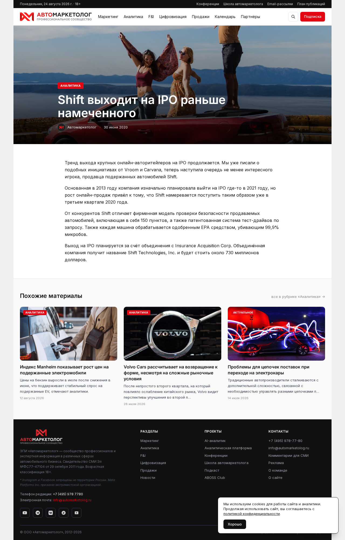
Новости (147, 477)
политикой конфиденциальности (251, 513)
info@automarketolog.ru (72, 500)
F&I (151, 16)
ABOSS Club (215, 477)
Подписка (312, 16)
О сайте (275, 477)
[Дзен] (63, 513)
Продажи (200, 16)
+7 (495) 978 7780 (68, 494)
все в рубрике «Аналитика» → (298, 296)
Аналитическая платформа (228, 448)
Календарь (225, 16)
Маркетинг (108, 16)
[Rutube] (76, 513)
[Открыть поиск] (293, 17)
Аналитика (133, 16)
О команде (277, 470)
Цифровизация (173, 16)
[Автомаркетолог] (56, 16)
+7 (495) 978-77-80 (285, 440)
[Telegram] (38, 513)
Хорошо (235, 524)
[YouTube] (25, 513)
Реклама (276, 463)
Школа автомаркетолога (243, 4)
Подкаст (212, 470)
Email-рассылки (280, 4)
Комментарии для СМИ (288, 455)
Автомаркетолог (81, 127)
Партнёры (250, 16)
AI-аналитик (215, 440)
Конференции (207, 4)
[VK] (51, 513)
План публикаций (311, 4)
